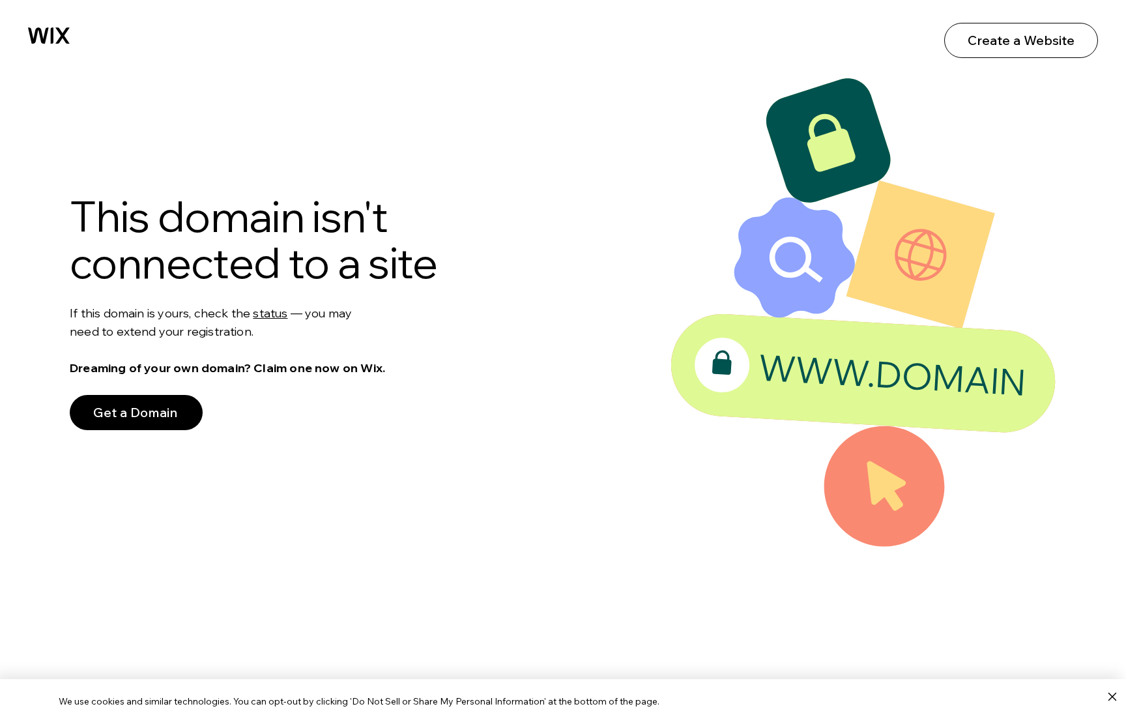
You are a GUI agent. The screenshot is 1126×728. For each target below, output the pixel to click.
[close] (1111, 697)
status (270, 313)
